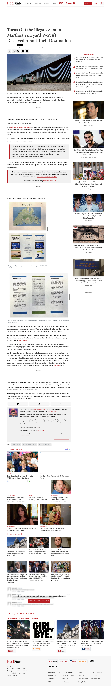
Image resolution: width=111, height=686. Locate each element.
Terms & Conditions (83, 679)
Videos (46, 3)
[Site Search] (102, 3)
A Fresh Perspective (39, 409)
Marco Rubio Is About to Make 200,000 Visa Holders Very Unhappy (88, 121)
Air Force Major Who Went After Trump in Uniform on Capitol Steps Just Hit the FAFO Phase (16, 553)
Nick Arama (10, 582)
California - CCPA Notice (97, 672)
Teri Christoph (11, 558)
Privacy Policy (82, 682)
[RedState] (14, 3)
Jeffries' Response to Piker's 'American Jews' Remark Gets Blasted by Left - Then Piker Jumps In (88, 215)
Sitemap (94, 675)
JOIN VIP (88, 3)
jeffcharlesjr (40, 430)
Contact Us (52, 675)
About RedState (54, 672)
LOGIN (96, 3)
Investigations (67, 672)
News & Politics (68, 675)
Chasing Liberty (52, 411)
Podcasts (37, 3)
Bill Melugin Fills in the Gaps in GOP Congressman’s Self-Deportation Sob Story (43, 643)
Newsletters (95, 679)
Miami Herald (23, 340)
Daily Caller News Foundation (20, 127)
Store (54, 3)
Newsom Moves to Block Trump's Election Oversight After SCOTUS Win (38, 576)
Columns (65, 682)
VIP (49, 682)
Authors (28, 3)
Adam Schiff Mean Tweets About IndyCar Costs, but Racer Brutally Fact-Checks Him (60, 553)
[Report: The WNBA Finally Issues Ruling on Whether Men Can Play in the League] (39, 542)
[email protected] (24, 435)
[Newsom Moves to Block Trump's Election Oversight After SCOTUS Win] (39, 567)
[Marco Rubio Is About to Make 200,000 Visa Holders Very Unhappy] (88, 110)
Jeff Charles (12, 45)
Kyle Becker (32, 556)
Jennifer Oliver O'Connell (36, 580)
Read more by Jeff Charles (61, 439)
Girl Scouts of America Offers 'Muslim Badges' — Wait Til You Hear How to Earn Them (60, 576)
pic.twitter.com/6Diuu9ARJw (47, 177)
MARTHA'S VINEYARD (45, 444)
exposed (57, 365)
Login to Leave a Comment (39, 601)
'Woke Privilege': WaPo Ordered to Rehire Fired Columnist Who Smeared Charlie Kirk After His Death (88, 247)
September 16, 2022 (50, 181)
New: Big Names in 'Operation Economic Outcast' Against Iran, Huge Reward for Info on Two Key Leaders (17, 577)
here (38, 427)
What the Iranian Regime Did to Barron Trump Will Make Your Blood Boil (92, 643)
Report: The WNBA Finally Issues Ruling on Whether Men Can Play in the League (38, 552)
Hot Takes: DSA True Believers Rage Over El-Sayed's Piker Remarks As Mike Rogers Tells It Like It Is (88, 152)
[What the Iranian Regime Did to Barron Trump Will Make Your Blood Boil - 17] (92, 629)
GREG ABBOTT (16, 444)
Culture (65, 679)
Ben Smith (88, 285)
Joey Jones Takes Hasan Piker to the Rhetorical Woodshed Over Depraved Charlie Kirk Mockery (88, 184)
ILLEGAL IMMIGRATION (29, 444)
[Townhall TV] (70, 3)
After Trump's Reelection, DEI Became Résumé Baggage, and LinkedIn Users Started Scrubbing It (88, 280)
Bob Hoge (54, 558)
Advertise (80, 675)
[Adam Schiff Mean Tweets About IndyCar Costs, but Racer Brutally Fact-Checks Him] (61, 542)
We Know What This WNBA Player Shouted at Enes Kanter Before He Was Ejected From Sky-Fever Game (18, 644)
